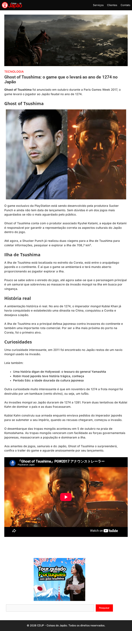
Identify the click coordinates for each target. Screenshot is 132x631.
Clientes (112, 5)
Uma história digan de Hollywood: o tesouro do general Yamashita (59, 371)
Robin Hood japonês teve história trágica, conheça (48, 376)
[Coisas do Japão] (12, 5)
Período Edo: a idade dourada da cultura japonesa (48, 380)
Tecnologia (14, 71)
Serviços (98, 5)
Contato (125, 5)
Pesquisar (104, 607)
